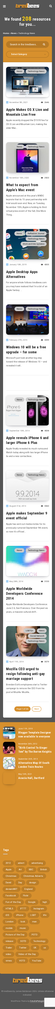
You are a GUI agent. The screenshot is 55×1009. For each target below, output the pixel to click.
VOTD (22, 960)
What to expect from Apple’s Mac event (22, 187)
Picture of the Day (15, 934)
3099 (46, 340)
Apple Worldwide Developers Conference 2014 (24, 594)
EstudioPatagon (37, 1001)
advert (21, 863)
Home (6, 33)
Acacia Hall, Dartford (31, 778)
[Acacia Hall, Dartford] (9, 778)
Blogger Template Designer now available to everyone (34, 734)
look (23, 921)
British (43, 869)
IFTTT (23, 908)
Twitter (22, 947)
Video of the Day (27, 954)
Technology (39, 941)
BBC (31, 869)
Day (20, 882)
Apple (9, 869)
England (28, 889)
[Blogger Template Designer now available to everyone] (9, 733)
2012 (8, 863)
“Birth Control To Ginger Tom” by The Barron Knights (35, 749)
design (32, 882)
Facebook (11, 895)
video (8, 954)
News (13, 33)
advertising (37, 863)
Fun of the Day (13, 902)
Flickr (26, 895)
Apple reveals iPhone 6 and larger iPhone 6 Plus (27, 440)
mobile (9, 928)
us (45, 947)
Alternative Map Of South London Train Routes (33, 764)
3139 (46, 581)
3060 (46, 506)
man (34, 921)
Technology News (36, 71)
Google (32, 902)
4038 (46, 431)
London (10, 921)
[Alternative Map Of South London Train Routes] (9, 763)
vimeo (9, 960)
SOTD (23, 941)
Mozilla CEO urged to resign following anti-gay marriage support (25, 674)
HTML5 (9, 908)
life (44, 915)
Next (36, 709)
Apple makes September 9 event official (26, 515)
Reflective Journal (36, 233)
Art (20, 869)
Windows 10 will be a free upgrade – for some (26, 349)
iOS (7, 915)
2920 (46, 178)
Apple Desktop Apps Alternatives (22, 274)
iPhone (19, 915)
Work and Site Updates (33, 244)
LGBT (33, 915)
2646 (46, 102)
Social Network (37, 636)
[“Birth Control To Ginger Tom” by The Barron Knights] (9, 748)
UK (35, 947)
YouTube (36, 960)
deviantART (11, 889)
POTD (34, 934)
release (9, 941)
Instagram (38, 908)
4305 (46, 264)
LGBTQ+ (29, 630)
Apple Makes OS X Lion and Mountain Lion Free (27, 112)
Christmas (11, 876)
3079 (46, 661)
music (23, 928)
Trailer (9, 947)
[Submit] (44, 44)
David (8, 882)
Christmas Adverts (33, 876)
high (45, 902)
